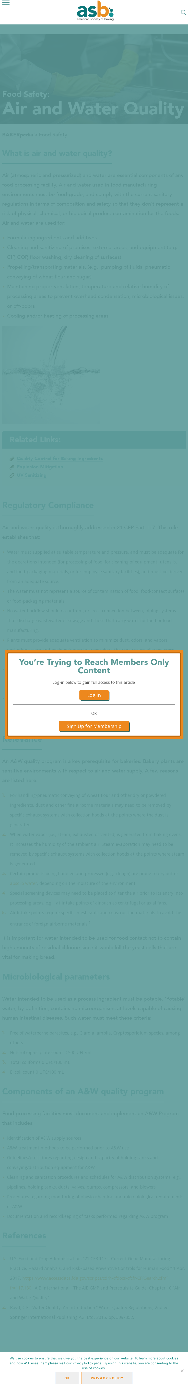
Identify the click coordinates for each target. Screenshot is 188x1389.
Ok (67, 1378)
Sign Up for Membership (94, 726)
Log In (94, 695)
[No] (181, 1370)
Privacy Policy (107, 1378)
